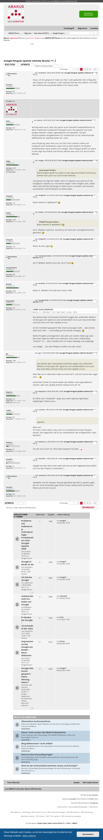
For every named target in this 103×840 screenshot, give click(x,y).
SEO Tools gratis (53, 816)
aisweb (27, 551)
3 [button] (84, 69)
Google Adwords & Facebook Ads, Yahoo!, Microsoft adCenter (26, 700)
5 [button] (90, 69)
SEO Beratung (87, 812)
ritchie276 (28, 631)
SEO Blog (26, 812)
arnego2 (63, 520)
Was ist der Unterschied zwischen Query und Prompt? (49, 765)
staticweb (28, 567)
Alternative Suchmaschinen (35, 721)
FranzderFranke (11, 268)
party (8, 121)
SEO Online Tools (39, 812)
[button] (71, 69)
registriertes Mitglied (33, 38)
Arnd (61, 617)
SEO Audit (40, 816)
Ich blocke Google (26, 578)
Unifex (8, 213)
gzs (7, 354)
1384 (14, 360)
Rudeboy (27, 607)
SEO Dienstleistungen (56, 812)
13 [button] (94, 69)
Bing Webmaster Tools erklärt (37, 743)
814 (13, 399)
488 (13, 274)
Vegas (8, 161)
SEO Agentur (16, 812)
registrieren (14, 38)
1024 (14, 220)
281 (13, 417)
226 (13, 308)
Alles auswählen (46, 310)
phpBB (72, 799)
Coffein (8, 410)
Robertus (9, 442)
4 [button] (87, 69)
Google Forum (26, 558)
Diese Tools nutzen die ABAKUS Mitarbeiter (43, 732)
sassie (26, 658)
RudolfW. (9, 459)
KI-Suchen (26, 573)
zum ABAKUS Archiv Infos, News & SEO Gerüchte (23, 789)
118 (13, 203)
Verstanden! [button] (87, 834)
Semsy (62, 641)
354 (13, 128)
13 (13, 466)
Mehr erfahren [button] (29, 836)
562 (13, 91)
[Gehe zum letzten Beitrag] (67, 520)
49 (13, 449)
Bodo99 (8, 284)
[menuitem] (93, 28)
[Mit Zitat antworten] (94, 74)
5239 (14, 168)
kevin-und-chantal (26, 686)
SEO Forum (47, 1)
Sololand (9, 85)
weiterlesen (25, 728)
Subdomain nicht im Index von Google (27, 600)
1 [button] (78, 69)
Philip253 (9, 196)
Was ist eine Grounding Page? (37, 754)
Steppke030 (10, 301)
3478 (14, 291)
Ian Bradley (93, 795)
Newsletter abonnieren (88, 14)
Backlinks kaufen (28, 816)
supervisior (28, 583)
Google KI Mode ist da (27, 563)
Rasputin (9, 392)
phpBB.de (94, 803)
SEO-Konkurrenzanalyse (71, 816)
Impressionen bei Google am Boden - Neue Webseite (27, 648)
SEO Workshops (73, 812)
